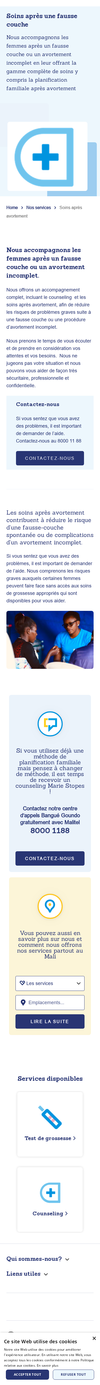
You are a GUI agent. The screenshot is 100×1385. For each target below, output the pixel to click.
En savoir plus (47, 1365)
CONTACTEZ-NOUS (50, 858)
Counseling (48, 1213)
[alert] (50, 1359)
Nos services (38, 207)
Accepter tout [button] (27, 1374)
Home (12, 207)
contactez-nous (50, 458)
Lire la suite (50, 1021)
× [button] (94, 1338)
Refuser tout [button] (73, 1374)
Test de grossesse (48, 1138)
